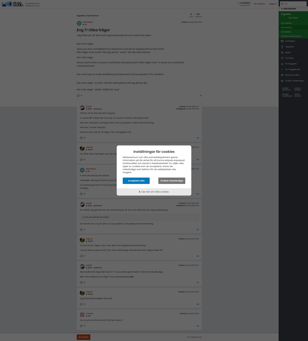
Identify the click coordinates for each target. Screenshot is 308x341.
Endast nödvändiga (172, 180)
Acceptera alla (136, 180)
